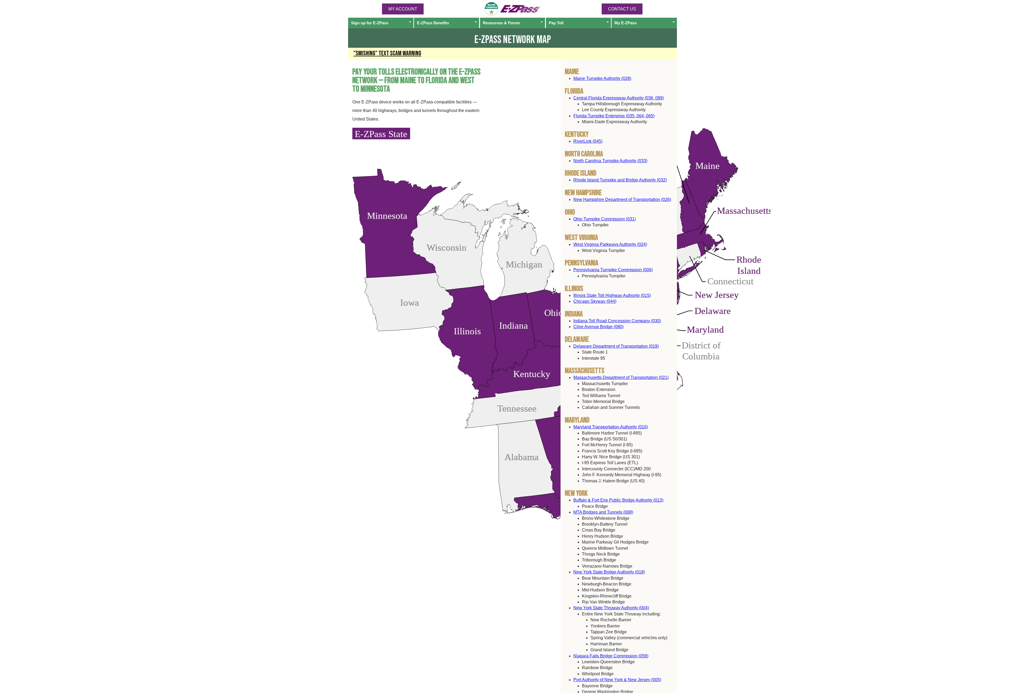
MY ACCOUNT (402, 9)
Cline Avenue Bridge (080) (598, 326)
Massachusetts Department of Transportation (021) (621, 377)
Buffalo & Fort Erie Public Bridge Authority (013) (618, 500)
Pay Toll (556, 23)
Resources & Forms (501, 23)
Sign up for (369, 23)
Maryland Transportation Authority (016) (610, 427)
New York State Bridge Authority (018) (609, 572)
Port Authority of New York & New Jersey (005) (617, 679)
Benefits (433, 23)
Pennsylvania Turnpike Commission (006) (613, 269)
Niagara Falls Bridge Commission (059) (610, 655)
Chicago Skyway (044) (594, 301)
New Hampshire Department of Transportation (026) (622, 199)
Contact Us (622, 9)
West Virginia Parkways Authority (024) (610, 244)
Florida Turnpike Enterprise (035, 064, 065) (614, 115)
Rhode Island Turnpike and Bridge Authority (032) (620, 180)
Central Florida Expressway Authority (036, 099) (618, 97)
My (625, 23)
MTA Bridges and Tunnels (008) (603, 512)
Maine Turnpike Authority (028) (602, 78)
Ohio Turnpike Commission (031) (604, 219)
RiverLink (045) (587, 141)
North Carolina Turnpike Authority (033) (610, 160)
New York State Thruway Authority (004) (611, 608)
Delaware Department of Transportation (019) (616, 346)
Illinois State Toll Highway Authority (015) (612, 295)
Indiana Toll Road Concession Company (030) (617, 320)
